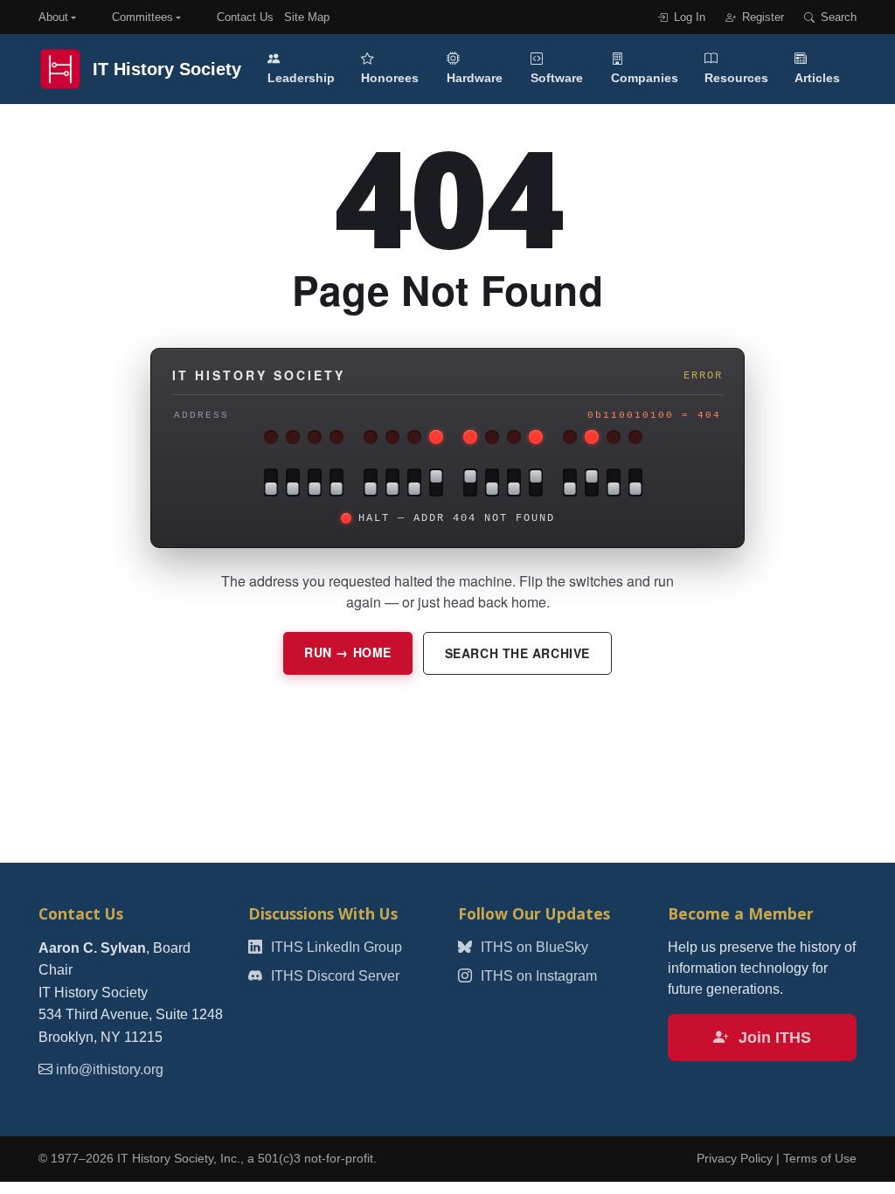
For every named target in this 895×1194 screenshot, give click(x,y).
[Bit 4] (536, 482)
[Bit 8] (436, 482)
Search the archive (517, 653)
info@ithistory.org (109, 1069)
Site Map (307, 17)
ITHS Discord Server (333, 975)
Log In (687, 17)
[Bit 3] (570, 482)
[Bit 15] (271, 482)
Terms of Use (820, 1158)
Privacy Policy (735, 1158)
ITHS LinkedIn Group (334, 947)
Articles (817, 78)
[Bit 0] (635, 482)
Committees (142, 17)
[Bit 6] (492, 482)
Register (761, 17)
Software (557, 78)
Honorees (390, 78)
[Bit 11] (371, 482)
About (53, 17)
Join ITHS (772, 1037)
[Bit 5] (514, 482)
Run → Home (348, 652)
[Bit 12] (336, 482)
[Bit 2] (592, 482)
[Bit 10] (392, 482)
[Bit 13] (315, 482)
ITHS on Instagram (537, 975)
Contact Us (245, 17)
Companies (644, 78)
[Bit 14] (293, 482)
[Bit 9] (414, 482)
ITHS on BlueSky (532, 947)
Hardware (475, 78)
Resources (736, 78)
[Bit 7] (470, 482)
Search (837, 17)
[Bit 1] (614, 482)
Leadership (301, 78)
